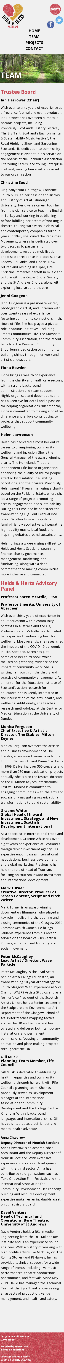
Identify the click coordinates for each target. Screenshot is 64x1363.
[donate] (55, 9)
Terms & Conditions (12, 1349)
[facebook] (51, 25)
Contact (34, 48)
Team (34, 37)
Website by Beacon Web (15, 1346)
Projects (34, 43)
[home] (13, 16)
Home (34, 31)
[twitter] (59, 20)
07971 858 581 (8, 1339)
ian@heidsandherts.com (15, 1336)
